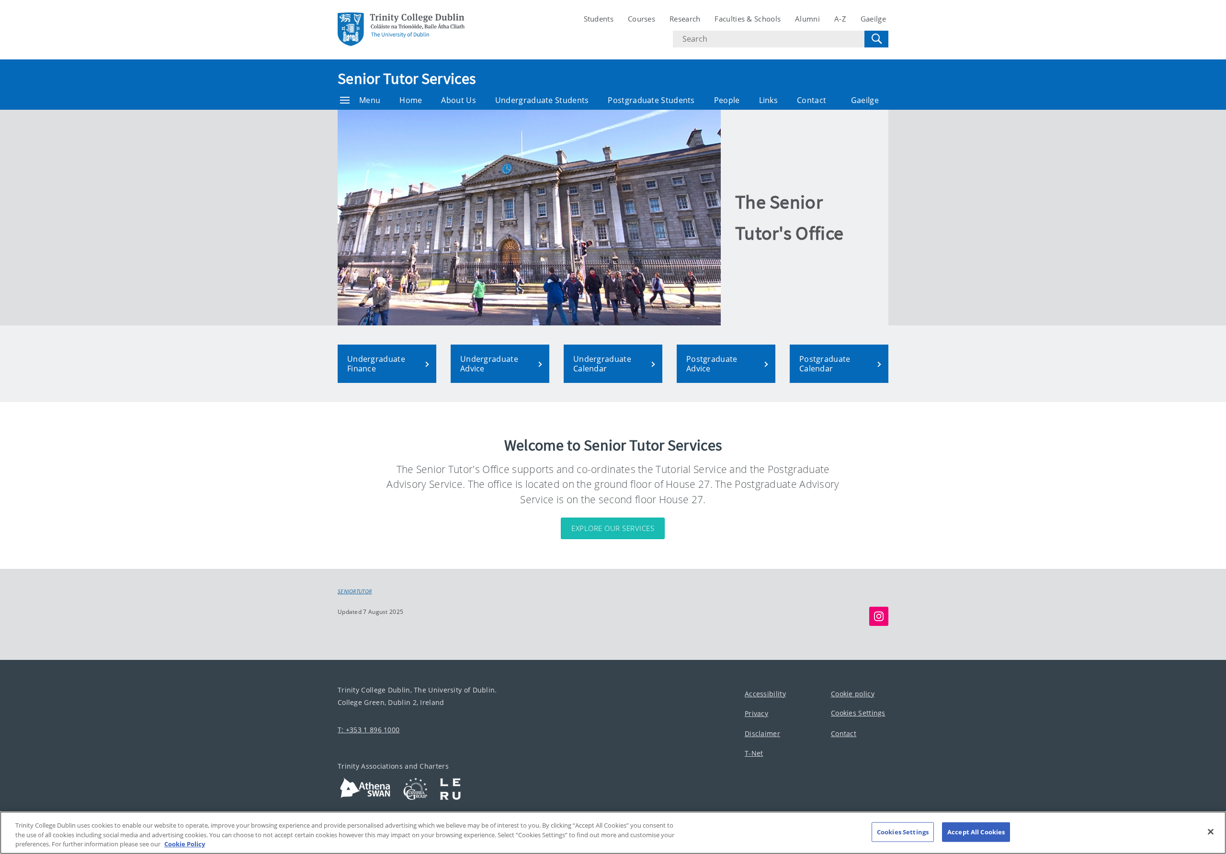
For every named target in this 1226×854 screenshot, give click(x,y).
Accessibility (765, 693)
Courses (641, 18)
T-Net (754, 753)
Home (410, 100)
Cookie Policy (184, 844)
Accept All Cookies (976, 831)
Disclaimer (762, 733)
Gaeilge (873, 18)
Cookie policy (852, 693)
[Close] (1210, 831)
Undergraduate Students (542, 100)
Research (685, 18)
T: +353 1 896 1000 (368, 729)
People (727, 100)
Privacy (756, 713)
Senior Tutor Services (407, 78)
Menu (369, 100)
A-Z (840, 18)
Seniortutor (355, 591)
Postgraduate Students (651, 100)
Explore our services (612, 528)
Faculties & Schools (748, 18)
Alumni (807, 18)
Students (598, 18)
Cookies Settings (858, 712)
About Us (458, 100)
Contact (811, 100)
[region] (613, 832)
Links (768, 100)
